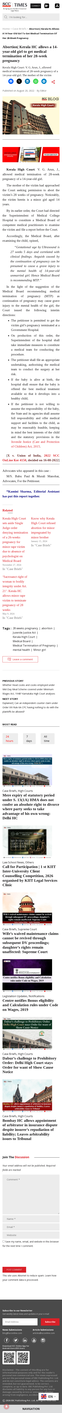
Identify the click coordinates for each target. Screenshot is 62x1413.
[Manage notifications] (6, 1406)
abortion (46, 628)
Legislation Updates (14, 996)
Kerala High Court (24, 637)
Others (29, 862)
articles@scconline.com (44, 1333)
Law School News (13, 862)
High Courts (25, 791)
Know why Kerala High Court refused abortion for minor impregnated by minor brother (43, 528)
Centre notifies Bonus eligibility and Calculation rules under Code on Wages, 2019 (30, 1005)
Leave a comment (23, 659)
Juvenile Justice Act (24, 632)
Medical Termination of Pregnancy (34, 645)
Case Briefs (9, 791)
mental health (21, 650)
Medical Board (21, 641)
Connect (36, 6)
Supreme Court (27, 929)
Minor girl (39, 650)
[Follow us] (6, 1340)
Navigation (31, 1409)
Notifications (36, 996)
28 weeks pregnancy (25, 628)
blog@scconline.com (12, 1333)
